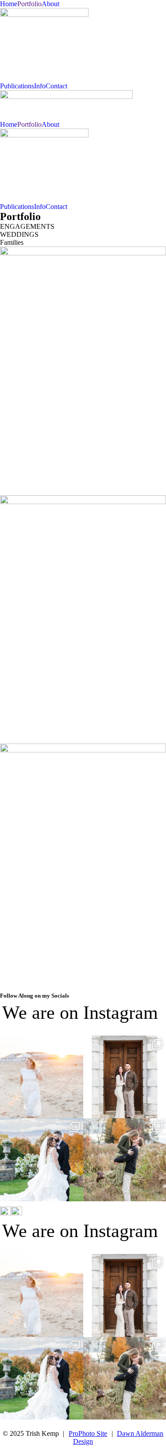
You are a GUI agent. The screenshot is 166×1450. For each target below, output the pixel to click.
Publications (17, 86)
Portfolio (29, 4)
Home (8, 4)
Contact (56, 86)
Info (40, 86)
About (50, 4)
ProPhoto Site (88, 1433)
